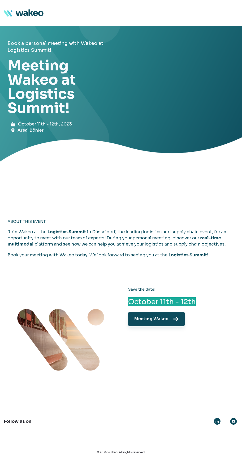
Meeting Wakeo (151, 318)
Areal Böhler (30, 130)
